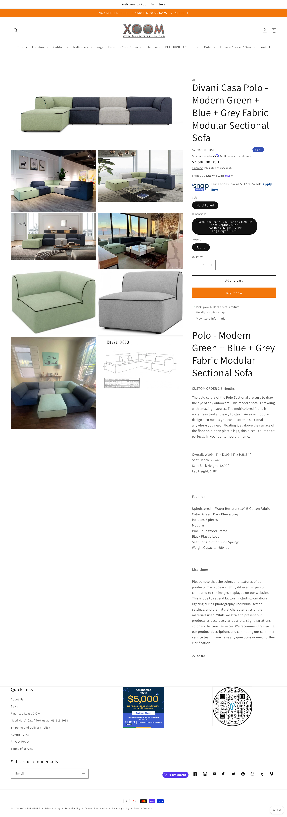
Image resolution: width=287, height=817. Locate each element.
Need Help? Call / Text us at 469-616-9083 (39, 720)
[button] (15, 30)
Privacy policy (53, 808)
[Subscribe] (83, 774)
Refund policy (72, 808)
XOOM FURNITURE (30, 808)
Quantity (197, 257)
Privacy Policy (20, 741)
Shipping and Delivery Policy (30, 727)
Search (15, 706)
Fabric (200, 247)
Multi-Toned (205, 205)
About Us (17, 699)
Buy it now (234, 293)
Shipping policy (121, 808)
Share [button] (201, 656)
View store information (212, 319)
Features (198, 496)
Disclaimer (200, 569)
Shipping (197, 168)
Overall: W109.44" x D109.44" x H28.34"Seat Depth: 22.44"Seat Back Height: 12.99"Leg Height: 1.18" (224, 226)
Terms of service (22, 749)
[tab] (234, 496)
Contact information (96, 808)
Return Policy (20, 734)
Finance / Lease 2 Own (26, 713)
